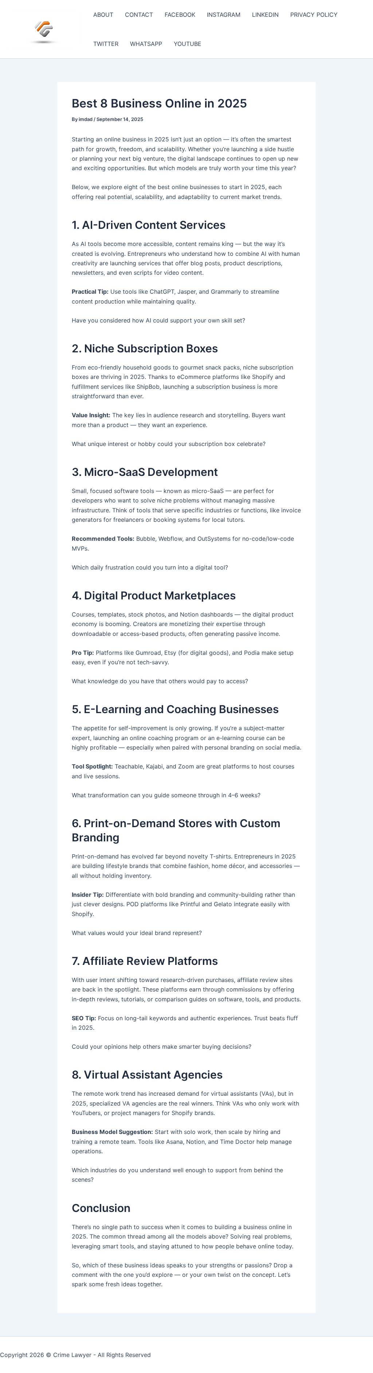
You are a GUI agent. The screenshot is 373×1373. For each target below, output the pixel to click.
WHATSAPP (146, 43)
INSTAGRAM (223, 14)
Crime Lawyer (72, 1354)
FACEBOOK (180, 14)
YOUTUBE (187, 43)
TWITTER (105, 43)
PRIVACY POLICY (314, 14)
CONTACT (139, 14)
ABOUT (103, 14)
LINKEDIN (265, 14)
